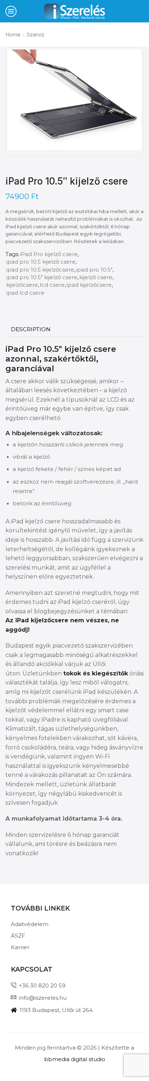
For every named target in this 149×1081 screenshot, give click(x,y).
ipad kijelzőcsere (89, 285)
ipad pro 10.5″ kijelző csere (41, 277)
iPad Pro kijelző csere (49, 254)
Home (13, 34)
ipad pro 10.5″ (94, 270)
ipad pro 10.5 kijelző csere (41, 262)
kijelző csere (95, 277)
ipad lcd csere (25, 293)
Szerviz (35, 34)
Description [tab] (31, 329)
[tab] (30, 329)
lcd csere (52, 285)
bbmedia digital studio (74, 1059)
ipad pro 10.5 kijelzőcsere (40, 270)
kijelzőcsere (22, 285)
